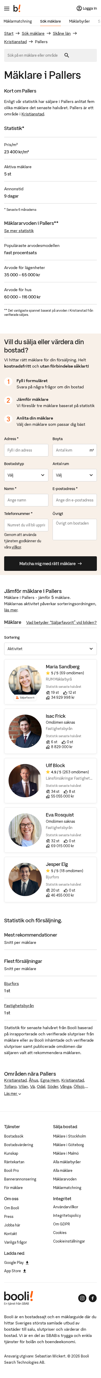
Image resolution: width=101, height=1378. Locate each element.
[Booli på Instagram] (82, 1298)
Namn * (10, 488)
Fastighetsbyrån (19, 1005)
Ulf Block (55, 765)
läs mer (10, 609)
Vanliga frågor (15, 1242)
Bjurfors (11, 983)
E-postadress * (65, 488)
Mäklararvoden (65, 1179)
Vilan (23, 1086)
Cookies (60, 1232)
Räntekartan (14, 1162)
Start (8, 33)
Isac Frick (56, 716)
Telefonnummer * (18, 513)
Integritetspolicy (67, 1215)
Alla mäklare (63, 1170)
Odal (41, 1086)
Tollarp (10, 1086)
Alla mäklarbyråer (67, 1162)
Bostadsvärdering (18, 1144)
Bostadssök (13, 1136)
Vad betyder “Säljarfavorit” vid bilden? (61, 622)
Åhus (33, 1080)
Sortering (12, 637)
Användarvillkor (65, 1207)
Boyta (58, 438)
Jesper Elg (57, 864)
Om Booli (11, 1208)
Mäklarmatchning (18, 21)
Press (8, 1216)
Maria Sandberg (63, 667)
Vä (32, 1086)
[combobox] (34, 55)
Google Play (14, 1262)
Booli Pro (11, 1170)
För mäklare (13, 1187)
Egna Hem (49, 1080)
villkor (16, 547)
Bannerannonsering (20, 1179)
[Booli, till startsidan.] (17, 8)
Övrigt (58, 513)
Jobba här (12, 1225)
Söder (52, 1086)
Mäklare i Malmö (66, 1153)
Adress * (11, 438)
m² (92, 450)
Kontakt (10, 1233)
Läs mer (11, 1093)
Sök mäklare (50, 21)
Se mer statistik (19, 230)
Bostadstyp (14, 463)
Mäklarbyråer (79, 21)
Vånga (65, 1086)
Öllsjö (79, 1086)
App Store (12, 1271)
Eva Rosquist (60, 815)
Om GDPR (61, 1224)
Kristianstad (15, 41)
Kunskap (11, 1153)
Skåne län (62, 33)
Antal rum (61, 463)
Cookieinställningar (69, 1241)
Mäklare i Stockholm (69, 1136)
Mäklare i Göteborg (68, 1144)
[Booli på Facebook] (93, 1298)
